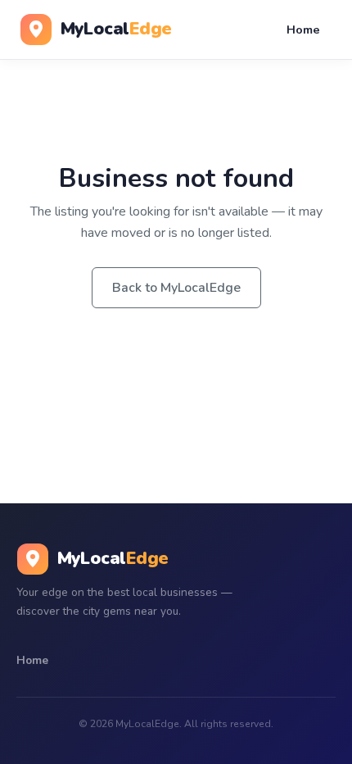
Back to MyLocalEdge (176, 288)
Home (303, 29)
